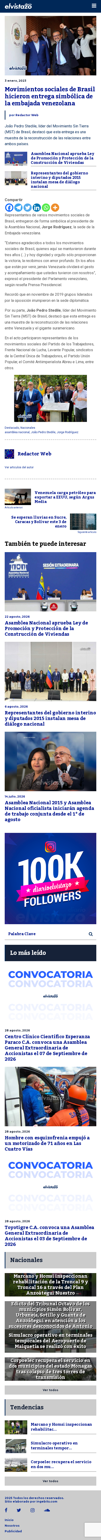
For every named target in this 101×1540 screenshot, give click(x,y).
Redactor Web (27, 115)
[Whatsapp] (46, 207)
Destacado (12, 427)
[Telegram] (18, 207)
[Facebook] (9, 207)
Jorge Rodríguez (67, 432)
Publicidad (13, 1531)
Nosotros (12, 1525)
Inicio (9, 1520)
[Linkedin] (37, 207)
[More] (55, 207)
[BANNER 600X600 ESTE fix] (50, 878)
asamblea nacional (17, 432)
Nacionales (27, 427)
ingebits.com (46, 1501)
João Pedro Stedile (43, 432)
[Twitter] (27, 207)
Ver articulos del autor (19, 467)
